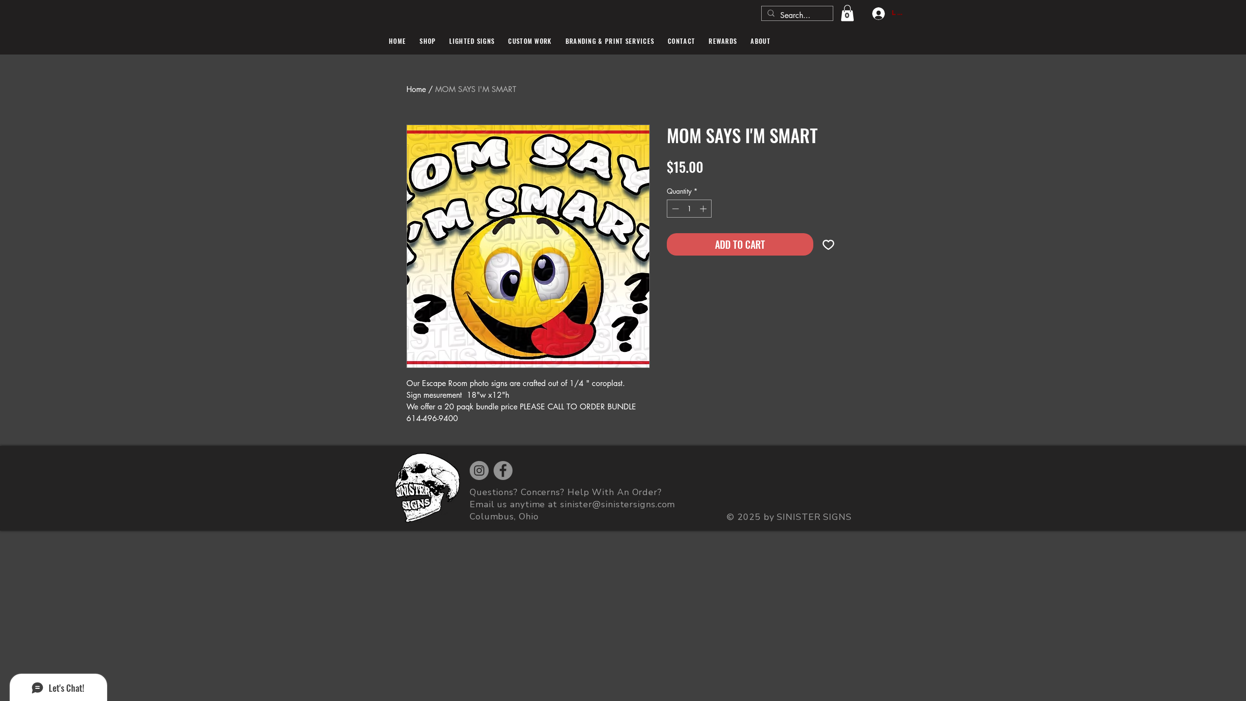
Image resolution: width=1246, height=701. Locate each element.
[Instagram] (479, 470)
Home (416, 89)
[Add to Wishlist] (828, 244)
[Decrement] (674, 208)
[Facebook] (503, 470)
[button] (847, 13)
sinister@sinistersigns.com (617, 504)
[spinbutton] (689, 208)
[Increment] (704, 208)
